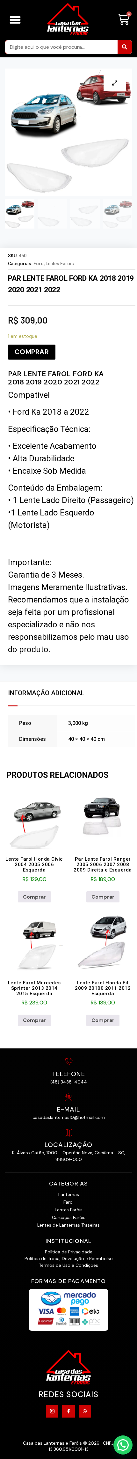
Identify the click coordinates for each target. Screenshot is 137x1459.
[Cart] (123, 20)
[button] (15, 20)
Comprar (32, 351)
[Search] (125, 47)
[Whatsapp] (85, 1411)
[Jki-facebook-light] (68, 1411)
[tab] (48, 693)
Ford (38, 263)
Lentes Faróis (60, 263)
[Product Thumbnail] (115, 83)
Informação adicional (46, 693)
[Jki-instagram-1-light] (52, 1411)
